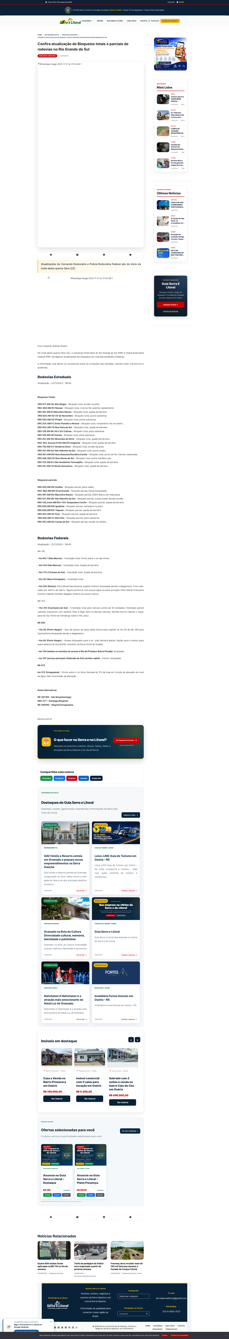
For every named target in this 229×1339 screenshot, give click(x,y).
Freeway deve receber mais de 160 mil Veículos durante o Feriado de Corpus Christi (127, 1266)
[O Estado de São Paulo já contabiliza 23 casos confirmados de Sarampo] (163, 221)
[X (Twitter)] (77, 255)
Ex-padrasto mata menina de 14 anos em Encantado (177, 116)
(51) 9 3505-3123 (171, 1311)
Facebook (59, 778)
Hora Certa (131, 21)
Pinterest (71, 778)
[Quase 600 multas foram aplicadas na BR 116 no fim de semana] (54, 1250)
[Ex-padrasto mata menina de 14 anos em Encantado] (163, 115)
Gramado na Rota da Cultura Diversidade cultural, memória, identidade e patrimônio (64, 935)
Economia (78, 1276)
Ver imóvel (56, 1098)
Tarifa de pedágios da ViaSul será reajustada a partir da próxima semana (88, 1266)
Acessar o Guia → (170, 305)
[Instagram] (55, 1327)
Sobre (147, 1326)
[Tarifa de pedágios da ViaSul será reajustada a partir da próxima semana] (90, 1250)
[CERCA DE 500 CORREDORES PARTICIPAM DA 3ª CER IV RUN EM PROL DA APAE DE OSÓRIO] (163, 205)
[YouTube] (59, 1327)
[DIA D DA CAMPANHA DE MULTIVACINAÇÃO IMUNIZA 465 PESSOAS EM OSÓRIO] (163, 253)
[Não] (226, 1335)
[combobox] (131, 1313)
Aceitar (164, 1335)
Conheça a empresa (129, 891)
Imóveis (100, 21)
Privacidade (157, 1329)
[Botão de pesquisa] (147, 1313)
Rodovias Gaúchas (47, 56)
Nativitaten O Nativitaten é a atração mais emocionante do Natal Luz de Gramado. (63, 999)
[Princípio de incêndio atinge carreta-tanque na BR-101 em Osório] (163, 237)
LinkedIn (83, 778)
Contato (143, 21)
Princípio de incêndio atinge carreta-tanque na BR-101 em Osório (177, 239)
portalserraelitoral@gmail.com (171, 1298)
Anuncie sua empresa (170, 311)
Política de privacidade (179, 1335)
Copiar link (96, 778)
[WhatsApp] (130, 255)
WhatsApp (46, 778)
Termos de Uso (171, 1329)
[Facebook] (51, 255)
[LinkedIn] (104, 255)
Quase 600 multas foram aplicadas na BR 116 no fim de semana (53, 1266)
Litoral (139, 1273)
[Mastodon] (69, 1327)
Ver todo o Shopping (130, 1131)
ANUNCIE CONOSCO (170, 21)
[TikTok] (76, 1327)
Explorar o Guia (131, 815)
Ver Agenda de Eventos (126, 740)
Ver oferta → (67, 1190)
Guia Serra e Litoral (115, 21)
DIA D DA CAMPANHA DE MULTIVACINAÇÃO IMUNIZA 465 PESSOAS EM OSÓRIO (177, 256)
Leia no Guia (81, 891)
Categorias (86, 21)
